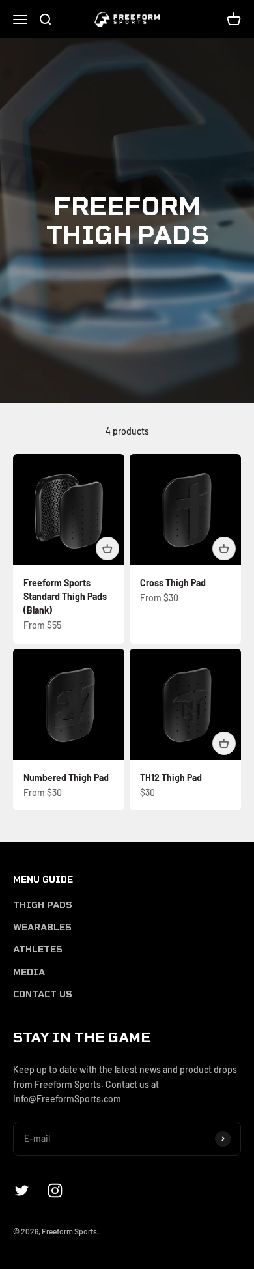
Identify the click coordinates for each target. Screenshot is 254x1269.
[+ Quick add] (107, 548)
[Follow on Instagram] (55, 1190)
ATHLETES (38, 949)
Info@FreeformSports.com (67, 1098)
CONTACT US (42, 994)
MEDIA (29, 972)
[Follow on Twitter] (22, 1190)
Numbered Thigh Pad (66, 777)
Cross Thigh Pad (173, 582)
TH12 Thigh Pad (171, 777)
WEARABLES (42, 927)
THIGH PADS (42, 905)
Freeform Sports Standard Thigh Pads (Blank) (65, 596)
